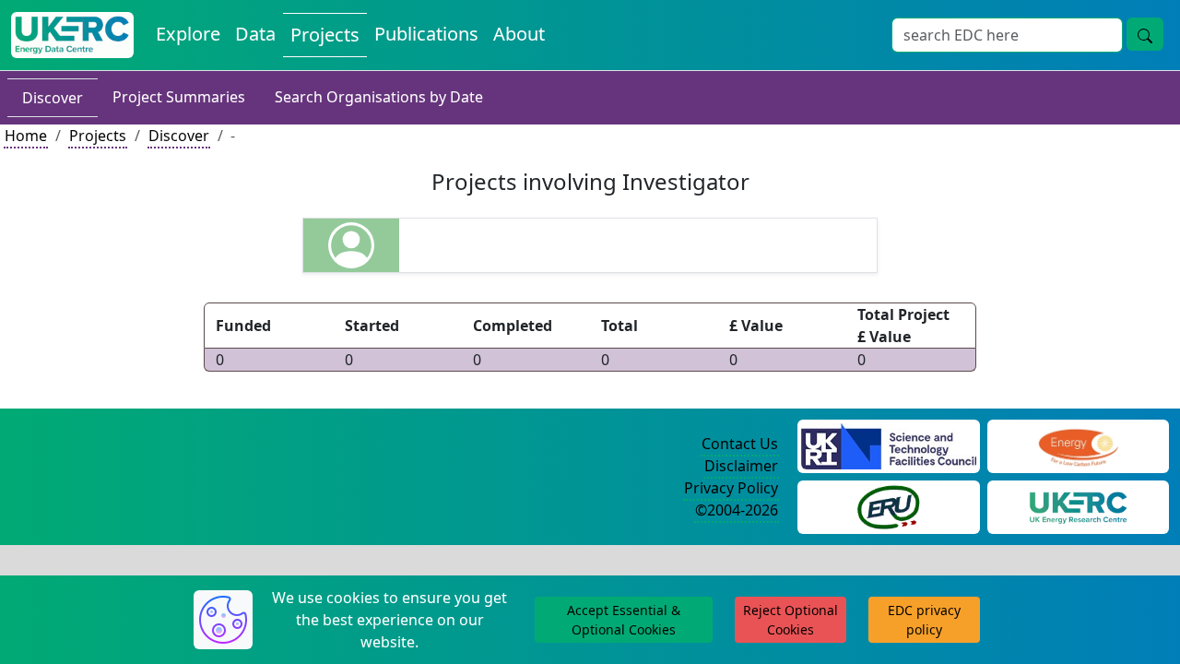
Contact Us (740, 443)
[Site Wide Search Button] (1145, 34)
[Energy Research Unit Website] (889, 505)
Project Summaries (178, 97)
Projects (325, 34)
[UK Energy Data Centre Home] (72, 35)
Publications (426, 33)
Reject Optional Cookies (790, 619)
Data (255, 33)
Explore (188, 33)
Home (26, 135)
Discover (52, 98)
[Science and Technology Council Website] (888, 444)
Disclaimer (741, 466)
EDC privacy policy (924, 619)
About (519, 33)
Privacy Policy (731, 488)
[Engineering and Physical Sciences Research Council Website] (1078, 444)
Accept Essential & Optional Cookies (623, 619)
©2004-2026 (736, 510)
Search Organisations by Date (379, 97)
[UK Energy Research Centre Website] (1078, 505)
